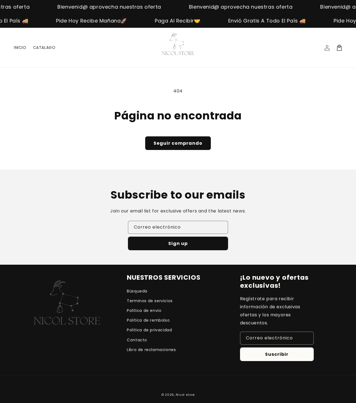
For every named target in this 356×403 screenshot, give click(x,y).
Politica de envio (144, 310)
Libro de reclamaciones (151, 349)
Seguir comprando (178, 143)
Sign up (178, 243)
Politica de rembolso (148, 320)
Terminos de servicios (150, 301)
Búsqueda (137, 291)
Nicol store (185, 394)
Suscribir (276, 354)
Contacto (137, 340)
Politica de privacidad (149, 330)
